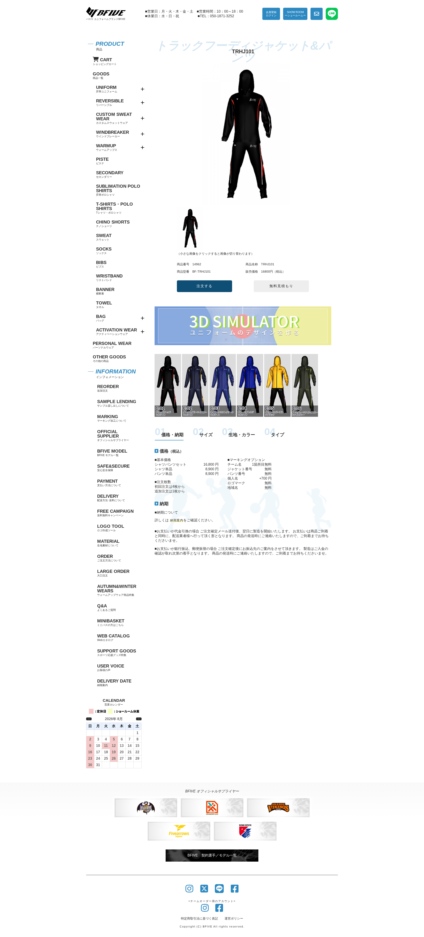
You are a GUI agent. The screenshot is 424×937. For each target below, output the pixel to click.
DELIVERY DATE (114, 683)
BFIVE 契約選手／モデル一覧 (212, 855)
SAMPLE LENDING (116, 403)
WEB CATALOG (113, 637)
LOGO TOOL (110, 528)
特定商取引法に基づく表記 (199, 918)
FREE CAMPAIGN (115, 513)
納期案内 (176, 520)
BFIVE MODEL (112, 453)
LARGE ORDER (113, 573)
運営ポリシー (234, 918)
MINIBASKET (110, 622)
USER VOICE (110, 668)
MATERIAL (108, 543)
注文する (204, 286)
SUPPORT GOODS (116, 652)
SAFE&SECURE (113, 468)
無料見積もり (281, 286)
